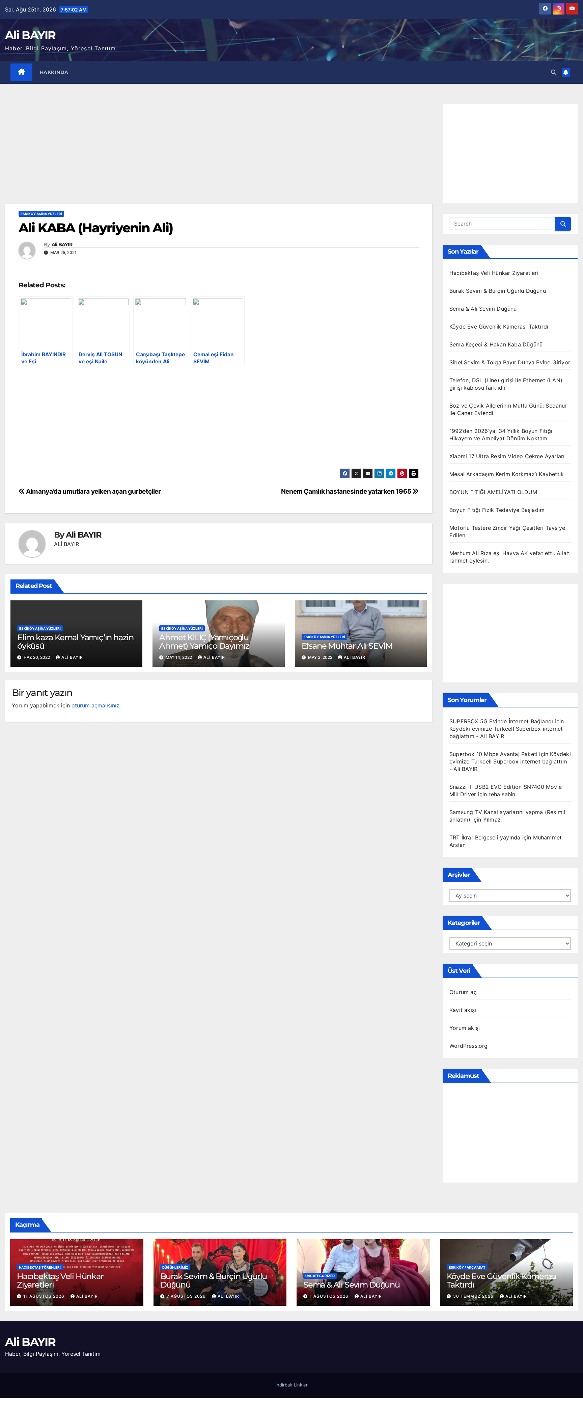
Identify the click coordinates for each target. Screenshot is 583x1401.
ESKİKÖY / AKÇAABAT (467, 1267)
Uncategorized (320, 1276)
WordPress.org (468, 1045)
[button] (553, 72)
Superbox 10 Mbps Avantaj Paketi (493, 754)
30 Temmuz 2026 (474, 1296)
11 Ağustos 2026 (44, 1296)
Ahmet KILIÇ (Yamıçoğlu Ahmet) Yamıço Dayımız (204, 641)
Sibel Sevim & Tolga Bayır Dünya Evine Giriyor (509, 362)
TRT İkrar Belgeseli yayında (484, 837)
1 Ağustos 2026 (330, 1296)
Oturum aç (463, 992)
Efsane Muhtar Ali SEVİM (347, 646)
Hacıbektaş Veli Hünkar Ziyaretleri (493, 272)
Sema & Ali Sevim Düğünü (483, 308)
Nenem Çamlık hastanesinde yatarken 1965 (347, 491)
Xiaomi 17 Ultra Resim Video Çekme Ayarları (506, 456)
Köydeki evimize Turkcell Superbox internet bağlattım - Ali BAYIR (510, 761)
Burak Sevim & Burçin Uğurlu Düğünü (497, 290)
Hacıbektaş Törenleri (40, 1267)
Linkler (301, 1384)
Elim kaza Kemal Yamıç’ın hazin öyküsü (75, 641)
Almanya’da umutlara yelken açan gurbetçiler (93, 491)
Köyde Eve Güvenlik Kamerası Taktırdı (498, 326)
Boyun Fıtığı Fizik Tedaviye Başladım (497, 510)
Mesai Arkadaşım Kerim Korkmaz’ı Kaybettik (506, 474)
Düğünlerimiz (175, 1267)
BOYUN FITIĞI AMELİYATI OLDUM (493, 492)
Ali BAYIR (30, 35)
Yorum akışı (464, 1027)
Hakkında (54, 72)
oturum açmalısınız (95, 705)
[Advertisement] (218, 154)
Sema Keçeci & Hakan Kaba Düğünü (496, 344)
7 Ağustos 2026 (187, 1296)
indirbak (284, 1384)
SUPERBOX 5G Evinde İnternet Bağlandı (501, 721)
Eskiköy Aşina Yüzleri (41, 214)
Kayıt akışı (462, 1010)
